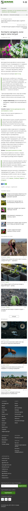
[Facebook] (2, 184)
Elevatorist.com (5, 467)
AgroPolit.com (5, 462)
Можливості (5, 439)
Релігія (3, 425)
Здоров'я (4, 418)
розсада (8, 187)
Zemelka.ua (4, 471)
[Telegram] (4, 184)
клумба (3, 187)
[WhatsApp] (6, 184)
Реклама (17, 435)
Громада (17, 410)
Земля (7, 340)
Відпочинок (5, 427)
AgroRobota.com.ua (6, 473)
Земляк (11, 178)
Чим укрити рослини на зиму (13, 150)
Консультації (18, 414)
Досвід (3, 416)
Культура (4, 422)
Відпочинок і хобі (19, 416)
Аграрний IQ (5, 456)
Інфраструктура (6, 431)
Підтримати (8, 493)
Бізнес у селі (5, 414)
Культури (4, 437)
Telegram (21, 178)
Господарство (5, 403)
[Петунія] (14, 48)
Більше (14, 316)
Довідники (5, 435)
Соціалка (4, 429)
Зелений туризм (19, 412)
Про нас (17, 442)
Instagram (3, 180)
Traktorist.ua (5, 469)
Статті (16, 401)
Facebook (16, 178)
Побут (3, 412)
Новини (8, 257)
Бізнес (16, 403)
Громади (4, 442)
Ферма (3, 407)
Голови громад (5, 444)
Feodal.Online (5, 477)
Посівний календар (14, 15)
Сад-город (4, 410)
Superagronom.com (6, 464)
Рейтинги (6, 15)
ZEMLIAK (17, 440)
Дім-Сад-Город (18, 407)
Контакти (17, 448)
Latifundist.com (5, 458)
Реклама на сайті (19, 437)
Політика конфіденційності (19, 451)
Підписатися (22, 486)
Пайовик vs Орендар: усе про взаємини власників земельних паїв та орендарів (14, 11)
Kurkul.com (4, 460)
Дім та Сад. (18, 74)
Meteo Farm (5, 475)
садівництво (14, 187)
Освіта (3, 420)
